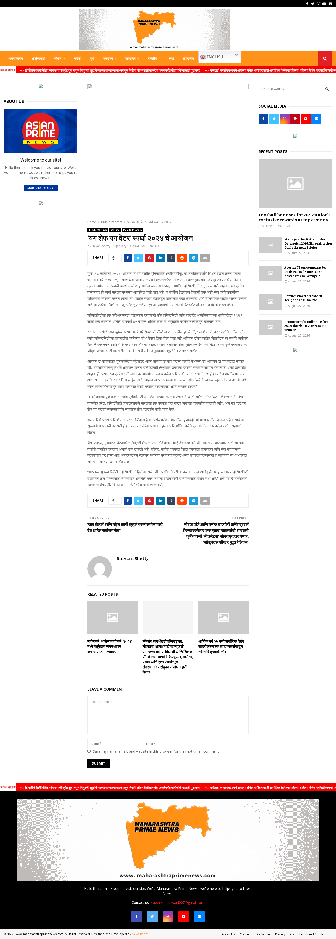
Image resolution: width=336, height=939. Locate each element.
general (115, 229)
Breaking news (98, 229)
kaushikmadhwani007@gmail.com (177, 902)
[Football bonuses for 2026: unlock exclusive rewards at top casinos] (295, 183)
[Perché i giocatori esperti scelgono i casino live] (270, 301)
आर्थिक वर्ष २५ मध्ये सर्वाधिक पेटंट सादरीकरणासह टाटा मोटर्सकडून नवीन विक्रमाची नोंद (221, 646)
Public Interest (132, 229)
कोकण (57, 58)
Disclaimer (263, 934)
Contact (245, 934)
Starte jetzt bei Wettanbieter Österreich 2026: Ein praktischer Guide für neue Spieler (308, 243)
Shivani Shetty (101, 246)
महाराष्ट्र (130, 58)
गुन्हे (92, 58)
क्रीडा (77, 58)
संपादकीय (188, 58)
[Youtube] (183, 916)
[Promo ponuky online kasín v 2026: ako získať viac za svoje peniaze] (270, 327)
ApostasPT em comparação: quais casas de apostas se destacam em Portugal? (305, 272)
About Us (228, 934)
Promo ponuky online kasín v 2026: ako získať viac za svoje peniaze (306, 326)
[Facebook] (136, 916)
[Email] (199, 916)
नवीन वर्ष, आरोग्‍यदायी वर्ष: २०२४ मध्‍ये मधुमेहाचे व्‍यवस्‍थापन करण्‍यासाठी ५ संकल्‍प (109, 646)
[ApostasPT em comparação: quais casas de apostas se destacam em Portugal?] (270, 273)
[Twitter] (152, 916)
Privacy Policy (284, 934)
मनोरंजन (108, 58)
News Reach (140, 934)
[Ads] (41, 86)
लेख (171, 58)
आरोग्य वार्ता (38, 58)
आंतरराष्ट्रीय (15, 58)
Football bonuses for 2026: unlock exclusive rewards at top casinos (294, 217)
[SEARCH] (327, 89)
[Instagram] (168, 916)
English (214, 57)
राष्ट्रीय (152, 58)
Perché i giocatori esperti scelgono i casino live (303, 298)
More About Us (39, 188)
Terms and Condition (313, 934)
